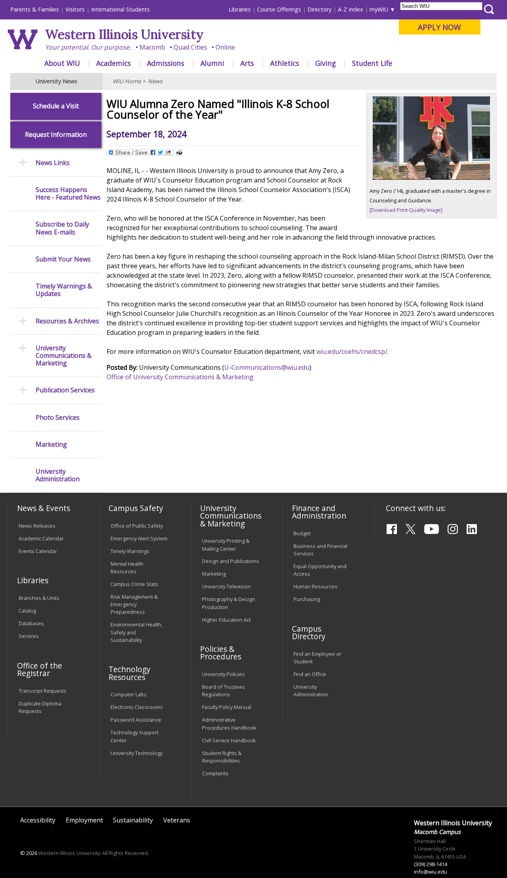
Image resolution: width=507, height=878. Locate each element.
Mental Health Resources (127, 567)
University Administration (58, 475)
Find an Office (310, 674)
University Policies (223, 674)
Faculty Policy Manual (226, 707)
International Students (120, 9)
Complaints (215, 773)
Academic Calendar (41, 538)
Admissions (165, 63)
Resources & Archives (67, 321)
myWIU (379, 9)
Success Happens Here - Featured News (68, 193)
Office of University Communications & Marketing (180, 377)
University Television (226, 586)
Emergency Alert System (139, 538)
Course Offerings (279, 9)
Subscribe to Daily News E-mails (62, 228)
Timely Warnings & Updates (64, 290)
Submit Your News (63, 259)
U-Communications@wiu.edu (266, 367)
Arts (247, 63)
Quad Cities (190, 47)
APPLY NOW (439, 27)
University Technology (136, 753)
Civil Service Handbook (229, 740)
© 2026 (28, 853)
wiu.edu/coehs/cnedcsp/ (351, 351)
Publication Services (65, 390)
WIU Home (126, 81)
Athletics (284, 63)
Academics (113, 63)
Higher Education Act (226, 619)
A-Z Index (350, 9)
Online (225, 47)
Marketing (51, 444)
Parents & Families (34, 9)
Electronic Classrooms (137, 707)
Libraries (240, 9)
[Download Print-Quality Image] (406, 209)
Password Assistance (136, 719)
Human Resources (315, 586)
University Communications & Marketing (63, 355)
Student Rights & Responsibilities (222, 756)
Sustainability (133, 820)
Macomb (152, 47)
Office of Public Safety (137, 525)
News (155, 81)
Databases (31, 623)
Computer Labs (129, 694)
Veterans (176, 820)
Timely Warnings (130, 551)
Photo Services (58, 417)
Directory (319, 9)
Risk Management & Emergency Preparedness (134, 604)
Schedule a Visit (56, 106)
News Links (53, 163)
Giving (325, 63)
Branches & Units (39, 597)
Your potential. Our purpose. (88, 47)
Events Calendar (38, 551)
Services (29, 636)
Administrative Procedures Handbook (229, 723)
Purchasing (307, 599)
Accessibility (37, 820)
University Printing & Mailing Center (226, 544)
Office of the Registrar (39, 669)
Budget (302, 533)
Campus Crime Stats (134, 584)
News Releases (37, 525)
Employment (84, 820)
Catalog (27, 610)
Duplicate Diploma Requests (40, 707)
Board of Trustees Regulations (223, 690)
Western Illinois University (124, 34)
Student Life (372, 63)
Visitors (75, 9)
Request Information (56, 134)
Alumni (212, 63)
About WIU (62, 63)
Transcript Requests (43, 690)
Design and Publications (230, 561)
